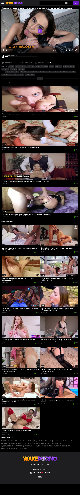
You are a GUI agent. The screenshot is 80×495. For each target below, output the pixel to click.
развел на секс (7, 74)
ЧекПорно (13, 69)
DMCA (49, 465)
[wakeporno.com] (14, 4)
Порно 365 (5, 69)
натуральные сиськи (45, 72)
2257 (43, 465)
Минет (51, 66)
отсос (56, 72)
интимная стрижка (12, 72)
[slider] (29, 50)
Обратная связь (34, 465)
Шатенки (21, 69)
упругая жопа (29, 74)
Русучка (47, 472)
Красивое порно (21, 66)
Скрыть (40, 78)
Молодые (58, 66)
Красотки (31, 66)
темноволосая (19, 74)
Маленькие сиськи (42, 66)
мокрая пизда (32, 72)
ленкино (23, 72)
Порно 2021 (63, 72)
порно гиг (72, 72)
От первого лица (68, 66)
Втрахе (11, 66)
